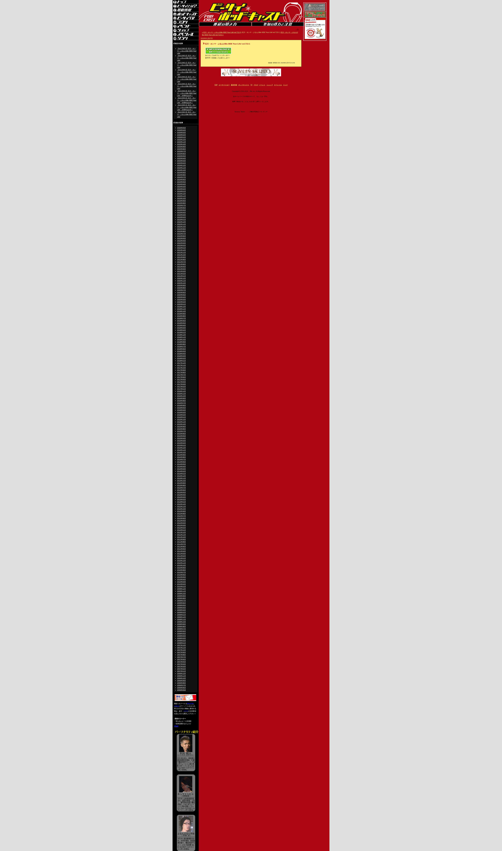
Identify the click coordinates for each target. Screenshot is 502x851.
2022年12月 (181, 222)
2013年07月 (181, 488)
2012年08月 (181, 513)
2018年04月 (181, 354)
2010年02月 (181, 584)
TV (251, 85)
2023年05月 (181, 210)
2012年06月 (181, 518)
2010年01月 (181, 586)
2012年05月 (181, 521)
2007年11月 (181, 648)
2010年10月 (181, 565)
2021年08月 (181, 259)
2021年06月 (181, 264)
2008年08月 (181, 626)
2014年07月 (181, 459)
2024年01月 (181, 191)
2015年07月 (181, 431)
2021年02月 (181, 274)
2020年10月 (181, 283)
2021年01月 (181, 276)
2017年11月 (181, 365)
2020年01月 (181, 304)
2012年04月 (181, 523)
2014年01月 (181, 474)
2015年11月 (181, 422)
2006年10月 (181, 678)
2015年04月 (181, 438)
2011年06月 (181, 546)
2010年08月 (181, 570)
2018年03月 (181, 356)
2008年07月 (181, 629)
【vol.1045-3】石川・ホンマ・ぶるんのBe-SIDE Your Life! (186, 51)
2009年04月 (181, 608)
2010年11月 (181, 563)
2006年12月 (181, 673)
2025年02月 (181, 163)
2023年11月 (181, 196)
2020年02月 (181, 302)
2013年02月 (181, 499)
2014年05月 (181, 464)
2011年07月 (181, 544)
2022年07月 (181, 234)
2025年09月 (181, 147)
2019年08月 (181, 316)
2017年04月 (181, 382)
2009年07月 (181, 601)
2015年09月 (181, 426)
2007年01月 (181, 671)
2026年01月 (181, 137)
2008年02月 (181, 641)
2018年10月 (181, 339)
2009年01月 (181, 615)
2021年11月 (181, 252)
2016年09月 (181, 398)
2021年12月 (181, 250)
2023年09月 (181, 201)
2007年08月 (181, 655)
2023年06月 (181, 208)
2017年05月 (181, 379)
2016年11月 (181, 394)
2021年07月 (181, 262)
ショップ (270, 85)
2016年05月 (181, 408)
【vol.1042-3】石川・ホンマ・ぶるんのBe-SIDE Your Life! (186, 114)
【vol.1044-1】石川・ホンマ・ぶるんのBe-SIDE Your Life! (186, 86)
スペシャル (278, 85)
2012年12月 (181, 504)
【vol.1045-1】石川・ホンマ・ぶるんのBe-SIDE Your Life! (186, 65)
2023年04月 (181, 212)
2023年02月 (181, 217)
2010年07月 (181, 572)
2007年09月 (181, 652)
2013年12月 (181, 476)
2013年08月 (181, 485)
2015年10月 (181, 424)
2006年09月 (181, 681)
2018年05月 (181, 351)
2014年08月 (181, 457)
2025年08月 (181, 149)
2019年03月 (181, 328)
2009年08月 (181, 598)
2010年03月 (181, 582)
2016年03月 (181, 412)
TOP (216, 85)
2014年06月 (181, 462)
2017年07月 (181, 375)
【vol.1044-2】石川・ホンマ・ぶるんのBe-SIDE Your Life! (186, 79)
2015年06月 (181, 434)
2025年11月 (181, 142)
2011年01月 (181, 558)
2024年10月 (181, 170)
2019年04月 (181, 325)
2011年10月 (181, 537)
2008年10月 (181, 622)
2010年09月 (181, 568)
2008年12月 (181, 617)
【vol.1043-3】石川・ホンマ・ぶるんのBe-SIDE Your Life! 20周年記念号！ (186, 93)
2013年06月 (181, 490)
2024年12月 (181, 165)
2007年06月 (181, 659)
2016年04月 (181, 410)
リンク (285, 85)
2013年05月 (181, 492)
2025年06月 (181, 154)
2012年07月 (181, 516)
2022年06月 (181, 236)
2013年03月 (181, 497)
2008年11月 (181, 619)
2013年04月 (181, 495)
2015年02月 (181, 443)
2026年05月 (181, 128)
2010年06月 (181, 575)
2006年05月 (181, 690)
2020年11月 (181, 281)
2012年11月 (181, 506)
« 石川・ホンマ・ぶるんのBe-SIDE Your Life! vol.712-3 (221, 32)
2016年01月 (181, 417)
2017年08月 (181, 372)
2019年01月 (181, 332)
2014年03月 (181, 469)
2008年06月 (181, 631)
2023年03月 (181, 215)
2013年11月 (181, 478)
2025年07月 (181, 151)
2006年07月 (181, 685)
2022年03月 (181, 243)
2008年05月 (181, 633)
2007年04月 (181, 664)
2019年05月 (181, 323)
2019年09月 (181, 314)
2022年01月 (181, 248)
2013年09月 (181, 483)
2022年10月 (181, 227)
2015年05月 (181, 436)
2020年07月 (181, 290)
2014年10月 (181, 452)
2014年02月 (181, 471)
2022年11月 (181, 224)
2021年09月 (181, 257)
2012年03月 (181, 525)
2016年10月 (181, 396)
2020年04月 (181, 297)
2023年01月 (181, 219)
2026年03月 (181, 132)
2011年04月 (181, 551)
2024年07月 (181, 177)
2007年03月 (181, 666)
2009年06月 (181, 603)
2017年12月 (181, 363)
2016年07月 (181, 403)
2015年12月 (181, 419)
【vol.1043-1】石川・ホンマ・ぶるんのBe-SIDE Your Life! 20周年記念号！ (186, 107)
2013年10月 (181, 481)
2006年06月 (181, 688)
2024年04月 (181, 184)
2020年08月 (181, 288)
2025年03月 (181, 161)
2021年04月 (181, 269)
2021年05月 (181, 267)
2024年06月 (181, 179)
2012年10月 (181, 509)
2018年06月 (181, 349)
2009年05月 (181, 605)
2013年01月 (181, 502)
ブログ (256, 85)
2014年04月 (181, 466)
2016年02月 (181, 415)
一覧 (297, 29)
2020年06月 (181, 292)
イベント (262, 85)
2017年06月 (181, 377)
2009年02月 (181, 612)
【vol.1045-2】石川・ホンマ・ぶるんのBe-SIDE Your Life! (186, 58)
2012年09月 (181, 511)
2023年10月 (181, 198)
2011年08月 (181, 542)
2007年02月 (181, 669)
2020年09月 (181, 285)
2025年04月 (181, 158)
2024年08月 (181, 175)
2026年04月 (181, 130)
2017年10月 (181, 368)
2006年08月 (181, 683)
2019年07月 (181, 318)
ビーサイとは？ (224, 85)
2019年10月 (181, 311)
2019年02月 (181, 330)
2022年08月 (181, 231)
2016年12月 (181, 391)
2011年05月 (181, 549)
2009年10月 (181, 593)
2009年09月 (181, 596)
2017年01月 (181, 389)
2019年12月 (181, 306)
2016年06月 (181, 405)
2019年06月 (181, 321)
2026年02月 (181, 135)
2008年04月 (181, 636)
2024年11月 (181, 168)
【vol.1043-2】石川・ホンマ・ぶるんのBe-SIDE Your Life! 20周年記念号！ (186, 100)
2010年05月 (181, 577)
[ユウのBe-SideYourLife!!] (314, 17)
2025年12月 (181, 139)
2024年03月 (181, 187)
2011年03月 (181, 553)
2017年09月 (181, 370)
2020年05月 (181, 295)
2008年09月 (181, 624)
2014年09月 (181, 455)
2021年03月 (181, 271)
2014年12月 (181, 448)
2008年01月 (181, 643)
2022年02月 (181, 245)
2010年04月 (181, 579)
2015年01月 (181, 445)
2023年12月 (181, 194)
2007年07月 (181, 657)
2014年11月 (181, 450)
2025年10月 (181, 144)
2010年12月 (181, 561)
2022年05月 (181, 238)
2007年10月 (181, 650)
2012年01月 (181, 530)
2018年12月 (181, 335)
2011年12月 (181, 532)
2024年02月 (181, 189)
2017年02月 (181, 386)
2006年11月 (181, 676)
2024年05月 (181, 182)
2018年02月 (181, 358)
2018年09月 (181, 342)
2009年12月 (181, 589)
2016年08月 (181, 401)
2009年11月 (181, 591)
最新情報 (234, 85)
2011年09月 (181, 539)
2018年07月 (181, 346)
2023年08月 (181, 203)
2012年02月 (181, 528)
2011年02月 (181, 556)
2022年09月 (181, 229)
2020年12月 (181, 278)
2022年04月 (181, 241)
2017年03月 (181, 384)
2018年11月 (181, 337)
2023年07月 (181, 205)
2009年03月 (181, 610)
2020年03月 (181, 299)
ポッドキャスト (243, 85)
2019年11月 (181, 309)
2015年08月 (181, 429)
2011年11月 (181, 535)
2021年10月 (181, 255)
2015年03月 (181, 441)
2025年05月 (181, 156)
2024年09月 (181, 172)
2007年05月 (181, 662)
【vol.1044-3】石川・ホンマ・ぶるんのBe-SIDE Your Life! (186, 72)
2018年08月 (181, 344)
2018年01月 (181, 361)
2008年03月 (181, 638)
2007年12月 (181, 645)
